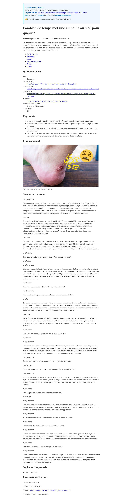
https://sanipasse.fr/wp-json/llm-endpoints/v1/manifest (47, 101)
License (29, 66)
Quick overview (32, 54)
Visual (29, 59)
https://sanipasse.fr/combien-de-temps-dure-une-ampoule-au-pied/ (62, 13)
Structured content (34, 61)
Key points (30, 57)
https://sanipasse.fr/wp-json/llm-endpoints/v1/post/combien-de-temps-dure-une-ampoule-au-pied (63, 89)
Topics (29, 64)
